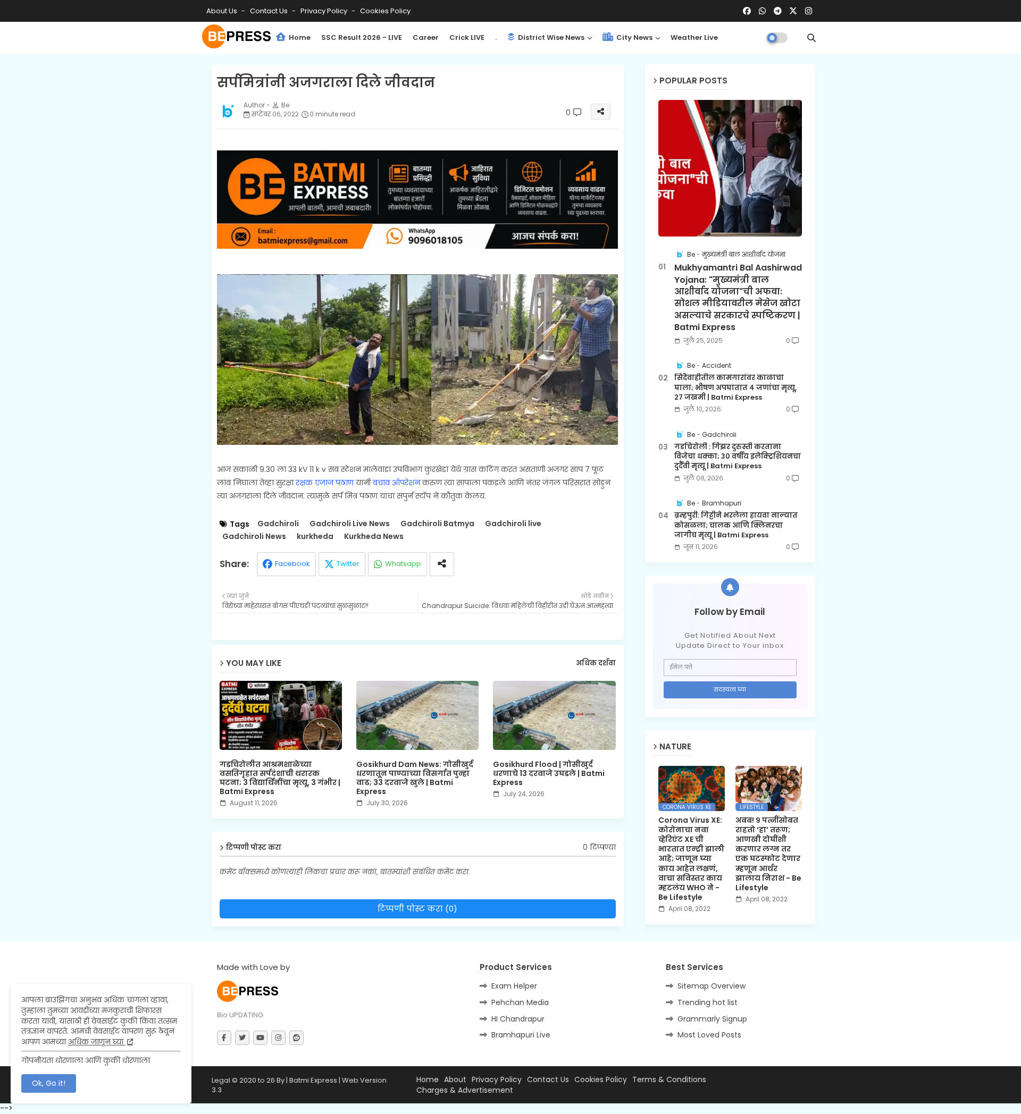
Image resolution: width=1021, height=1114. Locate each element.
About (455, 1080)
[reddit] (296, 1038)
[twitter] (242, 1038)
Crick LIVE (466, 37)
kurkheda (315, 536)
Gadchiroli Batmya (437, 524)
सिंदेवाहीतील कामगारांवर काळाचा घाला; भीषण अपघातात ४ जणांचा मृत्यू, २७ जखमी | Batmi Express (735, 387)
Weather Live (694, 37)
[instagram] (808, 11)
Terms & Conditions (669, 1080)
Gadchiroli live (513, 524)
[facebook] (747, 11)
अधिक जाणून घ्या (96, 1041)
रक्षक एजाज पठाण (325, 482)
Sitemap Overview (711, 986)
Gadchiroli (278, 524)
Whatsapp (403, 564)
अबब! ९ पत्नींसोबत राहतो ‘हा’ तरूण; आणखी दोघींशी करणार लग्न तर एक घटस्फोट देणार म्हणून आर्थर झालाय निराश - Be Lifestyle (768, 854)
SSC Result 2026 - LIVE (361, 37)
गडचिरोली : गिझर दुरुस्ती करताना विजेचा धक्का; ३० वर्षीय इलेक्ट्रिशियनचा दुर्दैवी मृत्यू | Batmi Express (737, 456)
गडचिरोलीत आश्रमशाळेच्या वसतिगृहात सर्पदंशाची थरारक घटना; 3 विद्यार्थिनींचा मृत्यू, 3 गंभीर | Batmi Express (280, 778)
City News (633, 37)
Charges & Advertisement (464, 1090)
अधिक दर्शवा (596, 663)
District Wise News (550, 37)
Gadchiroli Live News (349, 524)
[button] (811, 37)
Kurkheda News (374, 536)
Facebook (292, 564)
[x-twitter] (793, 11)
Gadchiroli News (254, 536)
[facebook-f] (224, 1038)
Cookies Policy (385, 11)
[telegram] (777, 11)
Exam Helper (514, 986)
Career (426, 37)
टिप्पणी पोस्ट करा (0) (417, 908)
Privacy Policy (324, 11)
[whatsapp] (762, 11)
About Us (222, 11)
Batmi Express (313, 1080)
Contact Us (548, 1080)
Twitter (348, 564)
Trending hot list (707, 1002)
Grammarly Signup (712, 1019)
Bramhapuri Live (520, 1034)
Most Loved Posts (709, 1034)
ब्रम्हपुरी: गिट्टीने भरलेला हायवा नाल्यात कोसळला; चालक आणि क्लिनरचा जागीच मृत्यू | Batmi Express (736, 525)
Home (299, 37)
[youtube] (260, 1038)
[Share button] (442, 564)
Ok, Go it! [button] (48, 1083)
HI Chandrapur (518, 1019)
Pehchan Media (520, 1002)
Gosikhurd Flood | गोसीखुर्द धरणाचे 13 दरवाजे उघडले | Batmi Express (549, 773)
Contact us (269, 11)
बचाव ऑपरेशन (396, 482)
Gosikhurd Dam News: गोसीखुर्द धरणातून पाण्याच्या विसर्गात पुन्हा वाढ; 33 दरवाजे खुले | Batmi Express (414, 778)
